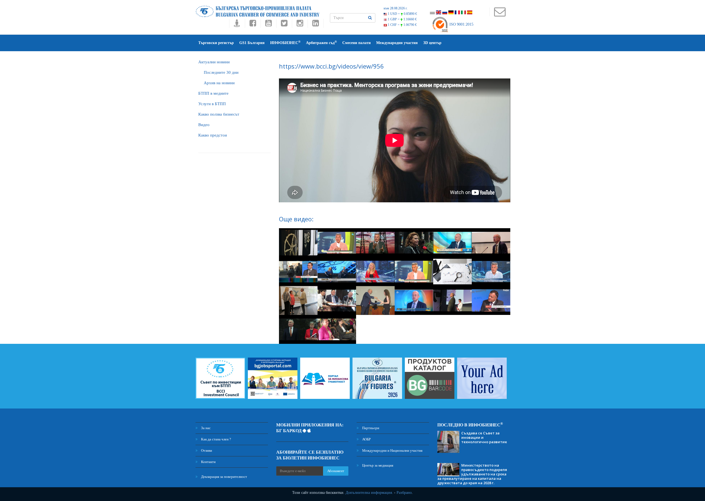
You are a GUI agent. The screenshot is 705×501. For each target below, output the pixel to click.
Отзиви (206, 450)
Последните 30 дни (221, 72)
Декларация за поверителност (223, 477)
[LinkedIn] (316, 25)
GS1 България (252, 43)
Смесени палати (356, 43)
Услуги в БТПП (212, 104)
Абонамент (335, 471)
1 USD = (402, 14)
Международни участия (397, 43)
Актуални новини (214, 62)
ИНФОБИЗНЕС (285, 42)
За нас (205, 428)
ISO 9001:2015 (460, 24)
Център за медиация (377, 465)
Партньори (370, 428)
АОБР (366, 439)
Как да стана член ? (215, 439)
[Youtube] (268, 25)
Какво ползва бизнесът (218, 114)
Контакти (208, 462)
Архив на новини (219, 83)
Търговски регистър (216, 43)
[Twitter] (284, 25)
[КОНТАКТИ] (499, 14)
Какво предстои (212, 135)
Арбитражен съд (321, 42)
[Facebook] (253, 25)
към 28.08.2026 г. (396, 8)
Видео (204, 124)
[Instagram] (300, 25)
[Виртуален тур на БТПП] (237, 25)
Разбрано (404, 493)
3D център (432, 43)
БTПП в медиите (213, 93)
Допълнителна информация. (369, 493)
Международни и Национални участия (391, 450)
